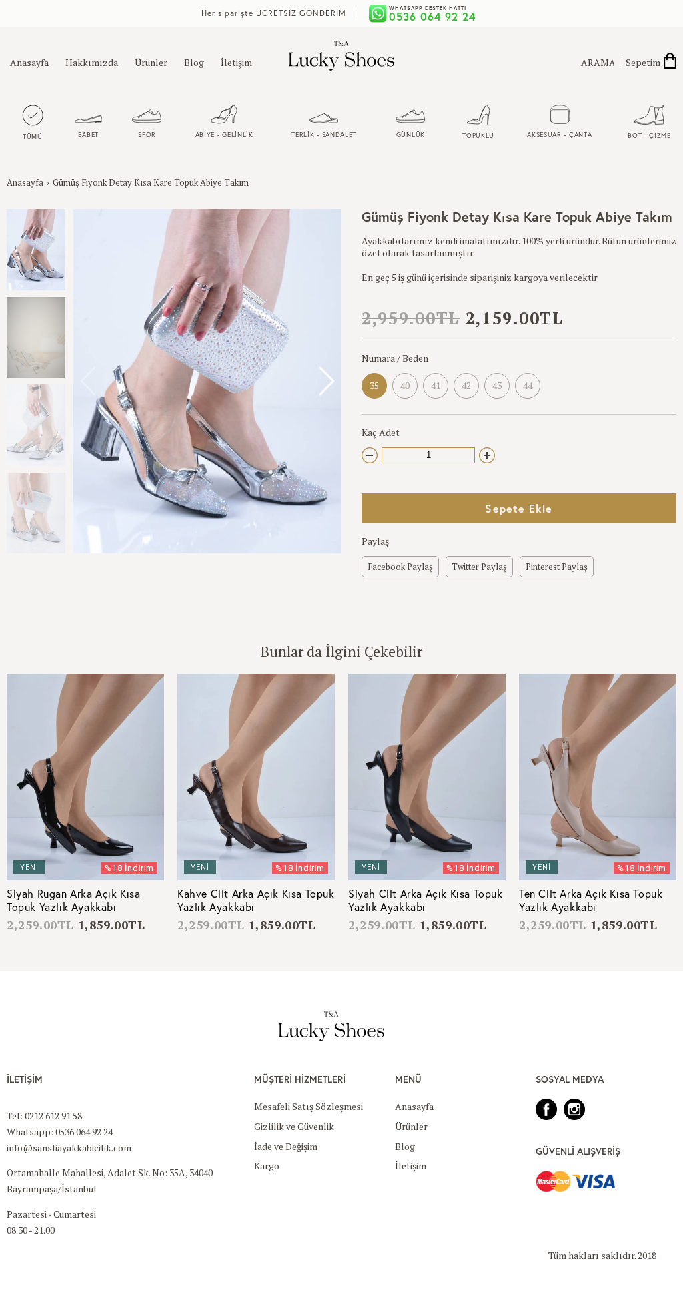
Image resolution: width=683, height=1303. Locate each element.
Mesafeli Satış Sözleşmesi (308, 1106)
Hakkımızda (91, 62)
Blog (194, 62)
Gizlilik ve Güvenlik (294, 1126)
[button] (326, 381)
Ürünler (151, 62)
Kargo (266, 1165)
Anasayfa (29, 62)
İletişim (236, 62)
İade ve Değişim (285, 1146)
